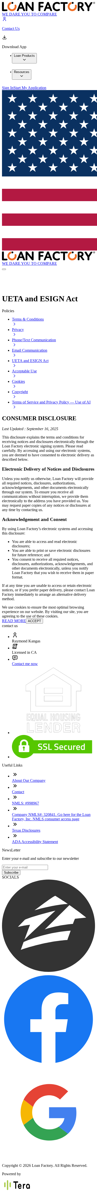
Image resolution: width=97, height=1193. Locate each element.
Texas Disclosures (26, 830)
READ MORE (14, 621)
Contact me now (25, 664)
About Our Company (29, 780)
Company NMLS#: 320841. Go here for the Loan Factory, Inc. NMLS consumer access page (51, 816)
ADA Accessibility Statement (35, 842)
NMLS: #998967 (25, 803)
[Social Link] (48, 970)
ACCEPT (34, 621)
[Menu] (4, 269)
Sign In (7, 88)
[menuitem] (24, 58)
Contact (18, 792)
